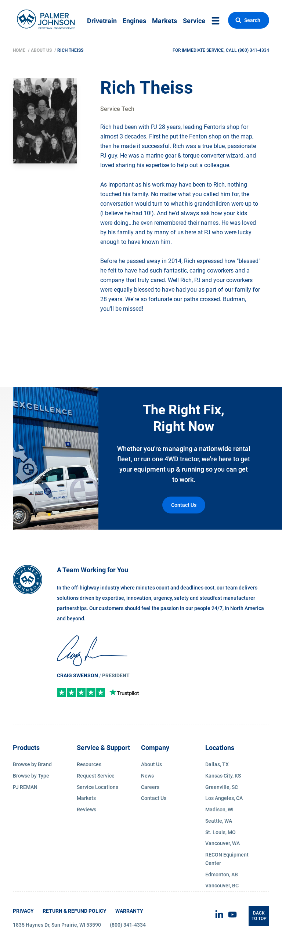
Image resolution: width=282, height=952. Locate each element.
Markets (164, 21)
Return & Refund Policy (74, 911)
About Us (42, 50)
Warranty (129, 911)
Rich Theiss (70, 50)
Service (194, 21)
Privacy (23, 911)
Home (19, 50)
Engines (134, 21)
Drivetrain (102, 21)
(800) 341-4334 (253, 50)
